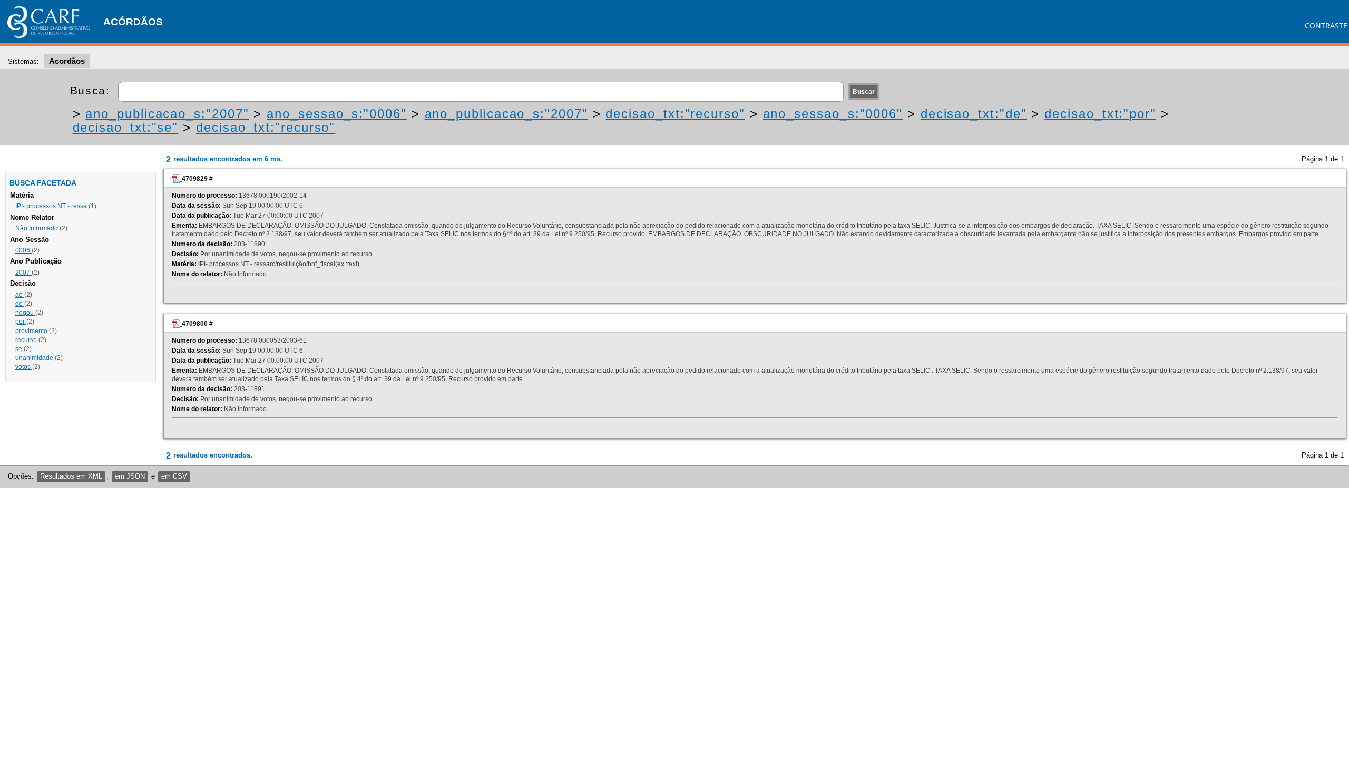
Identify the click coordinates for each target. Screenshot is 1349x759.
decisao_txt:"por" (1100, 113)
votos (23, 367)
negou (25, 312)
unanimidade (35, 358)
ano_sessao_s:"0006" (336, 113)
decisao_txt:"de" (974, 113)
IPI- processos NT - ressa (52, 206)
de (19, 303)
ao (19, 294)
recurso (26, 340)
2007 (23, 272)
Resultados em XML (71, 476)
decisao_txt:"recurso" (675, 113)
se (19, 349)
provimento (32, 331)
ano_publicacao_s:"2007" (167, 113)
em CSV (174, 476)
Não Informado (37, 228)
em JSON (130, 476)
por (20, 321)
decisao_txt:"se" (126, 127)
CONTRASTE (1326, 26)
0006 (23, 250)
